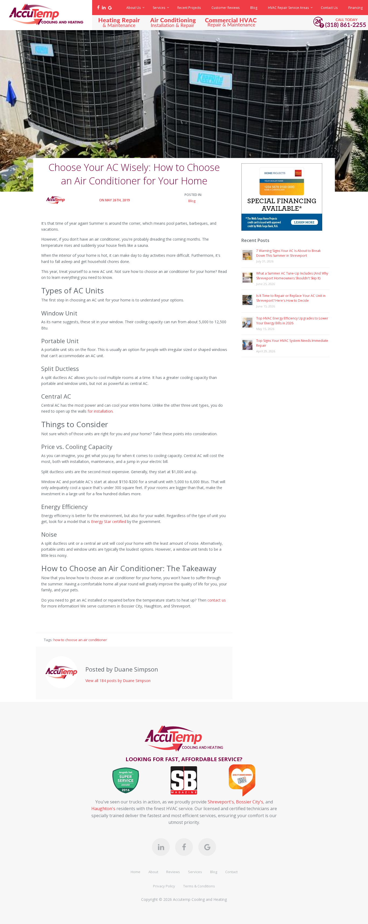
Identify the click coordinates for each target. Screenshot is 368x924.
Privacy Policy (164, 886)
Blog (191, 200)
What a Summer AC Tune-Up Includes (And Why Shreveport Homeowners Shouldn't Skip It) (292, 275)
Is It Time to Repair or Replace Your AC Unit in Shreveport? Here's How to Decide (290, 298)
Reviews (173, 871)
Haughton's (103, 808)
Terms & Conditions (199, 886)
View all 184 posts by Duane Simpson (118, 680)
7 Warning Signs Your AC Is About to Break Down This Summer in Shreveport (288, 253)
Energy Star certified (108, 521)
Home (135, 871)
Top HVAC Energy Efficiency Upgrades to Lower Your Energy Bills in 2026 (292, 320)
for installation (100, 411)
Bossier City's (249, 802)
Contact (231, 871)
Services (195, 871)
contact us (216, 600)
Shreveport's (221, 802)
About (153, 871)
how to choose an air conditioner (80, 639)
